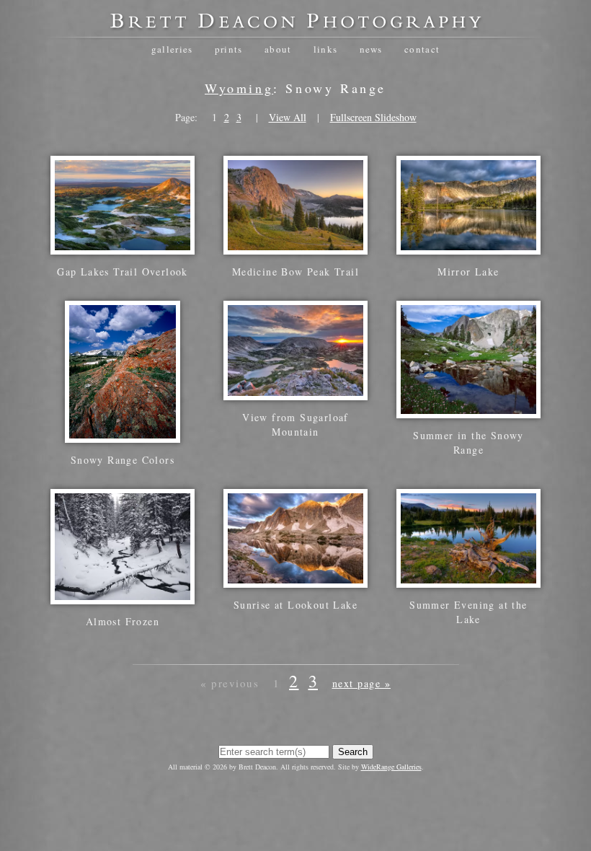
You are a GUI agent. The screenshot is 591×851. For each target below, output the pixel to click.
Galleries (172, 49)
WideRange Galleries (391, 767)
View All (287, 117)
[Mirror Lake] (468, 247)
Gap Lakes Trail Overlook (122, 271)
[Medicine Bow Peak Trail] (295, 247)
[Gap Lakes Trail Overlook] (122, 247)
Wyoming (239, 88)
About (278, 49)
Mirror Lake (468, 271)
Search (353, 751)
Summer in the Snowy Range (468, 442)
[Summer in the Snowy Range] (468, 411)
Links (326, 49)
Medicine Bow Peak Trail (295, 271)
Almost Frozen (122, 621)
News (371, 49)
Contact (422, 49)
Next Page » (361, 683)
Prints (229, 49)
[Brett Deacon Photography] (295, 25)
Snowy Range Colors (122, 460)
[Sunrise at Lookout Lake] (295, 580)
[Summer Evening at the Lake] (468, 580)
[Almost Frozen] (122, 597)
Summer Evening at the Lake (468, 612)
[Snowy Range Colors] (122, 435)
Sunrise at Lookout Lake (295, 605)
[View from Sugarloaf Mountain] (295, 393)
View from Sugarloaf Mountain (295, 424)
